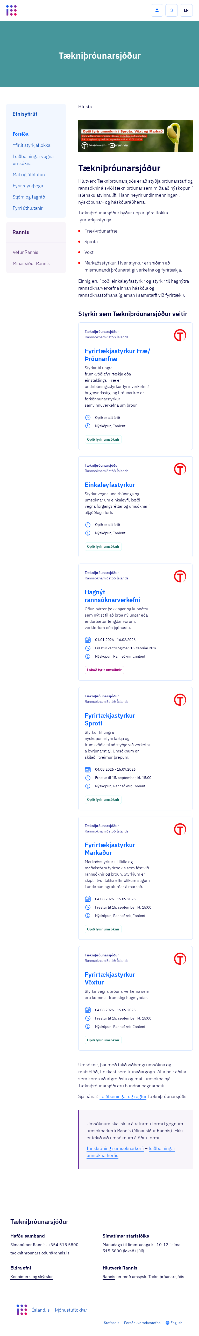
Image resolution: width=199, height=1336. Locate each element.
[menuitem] (36, 134)
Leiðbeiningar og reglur (123, 1096)
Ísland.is (41, 1310)
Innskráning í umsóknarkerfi (115, 1148)
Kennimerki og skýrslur (31, 1276)
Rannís (109, 1276)
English (176, 1322)
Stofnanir (111, 1322)
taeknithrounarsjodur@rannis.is (39, 1252)
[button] (157, 10)
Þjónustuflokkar (71, 1310)
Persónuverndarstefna (142, 1322)
